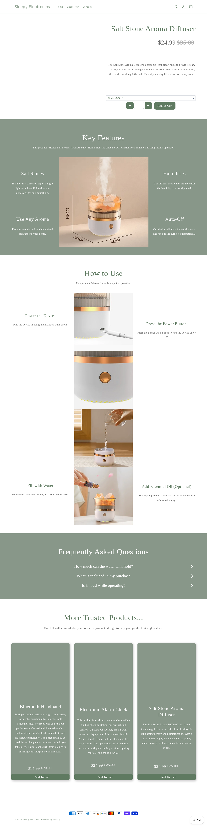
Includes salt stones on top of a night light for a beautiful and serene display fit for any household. (32, 188)
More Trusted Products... (103, 617)
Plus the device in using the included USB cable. (40, 324)
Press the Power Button (166, 323)
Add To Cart (165, 105)
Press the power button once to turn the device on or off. (166, 335)
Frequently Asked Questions (103, 551)
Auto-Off (174, 219)
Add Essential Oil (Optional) (166, 486)
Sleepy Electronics (32, 819)
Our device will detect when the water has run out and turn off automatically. (174, 231)
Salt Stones (32, 173)
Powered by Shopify (50, 819)
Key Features (103, 137)
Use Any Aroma (32, 219)
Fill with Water (40, 485)
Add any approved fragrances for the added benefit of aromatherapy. (166, 498)
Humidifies (174, 173)
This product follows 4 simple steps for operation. (103, 283)
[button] (176, 6)
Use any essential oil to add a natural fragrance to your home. (32, 231)
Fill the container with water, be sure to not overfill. (40, 494)
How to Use (103, 273)
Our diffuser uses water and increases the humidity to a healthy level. (174, 186)
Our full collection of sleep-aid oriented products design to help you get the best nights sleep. (103, 628)
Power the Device (40, 315)
